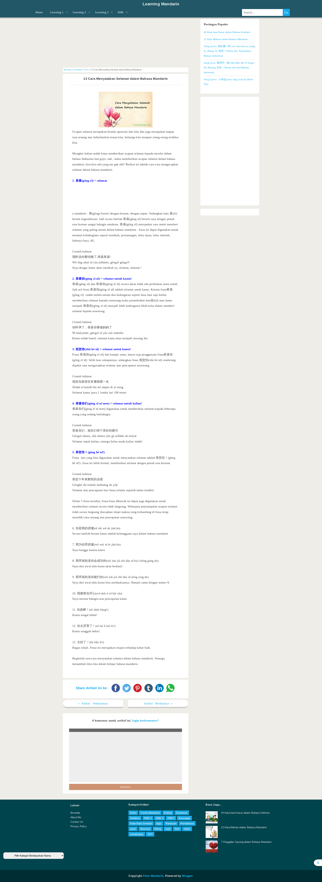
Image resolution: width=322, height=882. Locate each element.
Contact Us (76, 821)
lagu (159, 823)
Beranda (67, 70)
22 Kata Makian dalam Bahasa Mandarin (226, 39)
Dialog (168, 812)
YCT (150, 834)
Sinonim (145, 828)
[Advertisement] (125, 42)
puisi (133, 828)
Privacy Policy (78, 826)
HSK (120, 12)
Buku (133, 812)
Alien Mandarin (153, 875)
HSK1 (171, 818)
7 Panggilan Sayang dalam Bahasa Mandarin (246, 841)
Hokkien (135, 818)
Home (39, 12)
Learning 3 (102, 12)
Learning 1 (57, 12)
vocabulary (136, 834)
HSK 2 (148, 818)
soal (167, 828)
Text (87, 70)
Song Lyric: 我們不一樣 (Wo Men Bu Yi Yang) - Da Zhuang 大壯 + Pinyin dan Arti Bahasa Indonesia (230, 67)
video (187, 828)
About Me (75, 817)
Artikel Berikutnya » (158, 703)
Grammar (78, 70)
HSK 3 (159, 818)
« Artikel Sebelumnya (93, 703)
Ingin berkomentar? (145, 720)
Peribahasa (187, 823)
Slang (157, 828)
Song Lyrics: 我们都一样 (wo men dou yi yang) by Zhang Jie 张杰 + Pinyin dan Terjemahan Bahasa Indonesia (229, 51)
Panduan (171, 823)
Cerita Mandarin (150, 812)
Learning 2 (79, 12)
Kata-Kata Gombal (141, 823)
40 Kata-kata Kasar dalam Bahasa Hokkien (227, 32)
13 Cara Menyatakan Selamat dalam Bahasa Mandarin (125, 78)
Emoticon (125, 787)
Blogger (187, 875)
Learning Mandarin (161, 4)
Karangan (184, 818)
